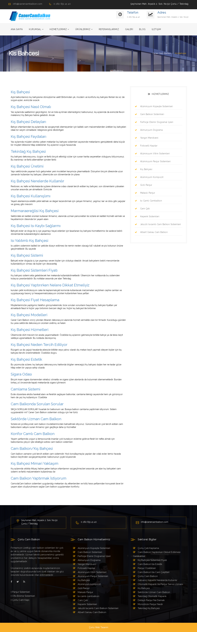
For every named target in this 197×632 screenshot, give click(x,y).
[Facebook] (11, 581)
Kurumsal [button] (35, 29)
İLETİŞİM (156, 29)
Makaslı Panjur (147, 193)
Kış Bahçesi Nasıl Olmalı (31, 107)
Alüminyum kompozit (151, 177)
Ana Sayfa (17, 29)
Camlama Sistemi (25, 389)
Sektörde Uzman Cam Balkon (36, 419)
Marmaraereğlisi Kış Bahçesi (34, 211)
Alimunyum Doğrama (151, 130)
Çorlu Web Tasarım (98, 627)
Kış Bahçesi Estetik (26, 359)
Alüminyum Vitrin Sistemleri (155, 153)
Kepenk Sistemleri (149, 216)
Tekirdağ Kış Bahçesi (28, 151)
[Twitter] (18, 581)
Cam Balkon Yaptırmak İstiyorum (38, 478)
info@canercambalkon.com (27, 4)
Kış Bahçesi (20, 92)
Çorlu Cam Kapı (20, 600)
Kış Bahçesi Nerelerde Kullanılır (37, 181)
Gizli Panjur (146, 185)
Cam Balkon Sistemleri (152, 114)
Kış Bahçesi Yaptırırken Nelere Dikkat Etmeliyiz (50, 285)
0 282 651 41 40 (62, 4)
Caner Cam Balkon (162, 53)
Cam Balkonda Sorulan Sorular (37, 404)
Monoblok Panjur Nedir (150, 604)
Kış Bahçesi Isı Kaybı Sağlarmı (35, 226)
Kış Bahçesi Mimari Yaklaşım (34, 463)
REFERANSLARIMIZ (109, 29)
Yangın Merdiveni (149, 138)
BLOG (142, 29)
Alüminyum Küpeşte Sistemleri (156, 106)
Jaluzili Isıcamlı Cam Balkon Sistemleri (160, 224)
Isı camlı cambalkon (151, 200)
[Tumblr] (24, 581)
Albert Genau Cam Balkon (154, 232)
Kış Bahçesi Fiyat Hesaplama (35, 300)
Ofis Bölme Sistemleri (23, 596)
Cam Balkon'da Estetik (149, 564)
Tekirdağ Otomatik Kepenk (152, 596)
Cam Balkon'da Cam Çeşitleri (153, 572)
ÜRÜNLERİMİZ (82, 29)
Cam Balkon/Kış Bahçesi (32, 448)
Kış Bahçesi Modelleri (29, 315)
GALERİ (129, 29)
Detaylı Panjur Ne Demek (151, 600)
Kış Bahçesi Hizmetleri (29, 329)
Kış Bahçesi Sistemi (27, 255)
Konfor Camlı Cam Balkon (32, 433)
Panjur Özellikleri (146, 568)
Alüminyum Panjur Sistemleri (155, 161)
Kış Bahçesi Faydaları (28, 136)
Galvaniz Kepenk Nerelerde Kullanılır (157, 580)
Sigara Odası (21, 374)
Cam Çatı (145, 208)
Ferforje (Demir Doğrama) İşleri (156, 122)
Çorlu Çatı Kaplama (148, 548)
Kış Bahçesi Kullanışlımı (30, 196)
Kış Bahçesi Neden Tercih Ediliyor (39, 344)
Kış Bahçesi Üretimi (27, 166)
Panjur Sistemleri (21, 592)
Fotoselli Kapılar (148, 145)
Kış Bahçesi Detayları (28, 121)
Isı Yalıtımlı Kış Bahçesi (29, 240)
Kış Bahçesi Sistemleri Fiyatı (34, 270)
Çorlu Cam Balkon (147, 576)
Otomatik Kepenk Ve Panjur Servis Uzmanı (160, 584)
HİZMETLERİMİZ (58, 29)
